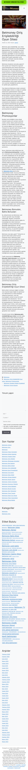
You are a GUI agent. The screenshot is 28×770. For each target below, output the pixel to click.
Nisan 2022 (5, 741)
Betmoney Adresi (6, 445)
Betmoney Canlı (5, 543)
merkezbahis (10, 768)
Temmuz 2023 (6, 707)
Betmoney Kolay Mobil (8, 475)
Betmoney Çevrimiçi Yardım (19, 620)
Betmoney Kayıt (7, 579)
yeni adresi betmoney (7, 640)
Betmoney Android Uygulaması (17, 532)
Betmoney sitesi (16, 601)
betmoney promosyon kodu (12, 599)
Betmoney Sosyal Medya (15, 603)
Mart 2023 (5, 716)
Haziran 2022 (5, 737)
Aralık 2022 (5, 723)
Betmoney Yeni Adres (9, 617)
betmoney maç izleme (7, 584)
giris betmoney (5, 631)
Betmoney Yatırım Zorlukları (9, 482)
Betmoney (6, 377)
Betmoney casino (21, 550)
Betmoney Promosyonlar (12, 381)
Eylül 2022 (5, 730)
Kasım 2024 (5, 670)
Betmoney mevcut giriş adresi (19, 584)
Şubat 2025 (5, 663)
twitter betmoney (16, 638)
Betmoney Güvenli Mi (21, 573)
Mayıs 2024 (5, 684)
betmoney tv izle (19, 611)
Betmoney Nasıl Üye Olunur (17, 589)
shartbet (24, 764)
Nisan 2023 (5, 714)
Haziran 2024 (5, 682)
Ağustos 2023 (6, 705)
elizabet (10, 766)
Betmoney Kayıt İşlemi (18, 578)
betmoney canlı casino (17, 548)
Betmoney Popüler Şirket (8, 456)
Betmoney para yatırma (18, 593)
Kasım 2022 (5, 725)
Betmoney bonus (8, 540)
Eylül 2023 (5, 702)
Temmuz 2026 (6, 654)
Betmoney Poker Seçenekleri (10, 498)
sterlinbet (22, 766)
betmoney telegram (8, 607)
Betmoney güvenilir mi (9, 573)
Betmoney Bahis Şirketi (8, 465)
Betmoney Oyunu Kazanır (11, 385)
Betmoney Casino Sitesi (11, 554)
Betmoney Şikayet (8, 625)
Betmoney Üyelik (9, 623)
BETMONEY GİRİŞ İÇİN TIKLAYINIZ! (14, 2)
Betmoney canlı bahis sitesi (6, 548)
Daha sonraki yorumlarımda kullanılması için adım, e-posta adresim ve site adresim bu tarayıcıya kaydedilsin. (14, 426)
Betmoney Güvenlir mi (9, 575)
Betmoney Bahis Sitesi (10, 536)
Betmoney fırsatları (15, 556)
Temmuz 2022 (6, 735)
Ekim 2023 (5, 700)
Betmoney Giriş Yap (8, 565)
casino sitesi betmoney (18, 627)
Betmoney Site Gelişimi (8, 463)
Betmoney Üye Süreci (8, 472)
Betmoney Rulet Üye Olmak (9, 495)
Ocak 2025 (5, 666)
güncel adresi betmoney (10, 634)
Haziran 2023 (5, 709)
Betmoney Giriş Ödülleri (8, 459)
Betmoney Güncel (7, 567)
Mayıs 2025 (5, 661)
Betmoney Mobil (6, 586)
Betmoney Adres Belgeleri (9, 486)
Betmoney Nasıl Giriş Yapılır (7, 589)
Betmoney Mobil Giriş (16, 586)
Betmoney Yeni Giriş (21, 618)
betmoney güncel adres (19, 567)
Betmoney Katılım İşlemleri (9, 454)
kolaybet (6, 766)
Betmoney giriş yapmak (18, 565)
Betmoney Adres (14, 527)
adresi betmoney (7, 525)
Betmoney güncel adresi (8, 569)
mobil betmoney (7, 639)
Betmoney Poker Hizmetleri (9, 452)
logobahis (18, 764)
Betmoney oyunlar (14, 591)
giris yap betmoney (21, 631)
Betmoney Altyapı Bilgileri (6, 532)
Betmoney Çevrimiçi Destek (8, 620)
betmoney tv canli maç (9, 609)
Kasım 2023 (5, 698)
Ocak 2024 (5, 693)
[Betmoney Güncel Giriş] (10, 8)
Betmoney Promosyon (9, 597)
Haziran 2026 (5, 656)
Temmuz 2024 (6, 679)
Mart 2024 (5, 689)
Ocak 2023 (5, 721)
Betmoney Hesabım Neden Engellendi (14, 383)
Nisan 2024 (5, 686)
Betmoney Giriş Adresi (9, 563)
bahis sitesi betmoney (19, 525)
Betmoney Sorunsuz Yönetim (10, 484)
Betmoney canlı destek (9, 550)
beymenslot (16, 766)
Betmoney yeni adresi (8, 619)
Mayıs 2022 (5, 739)
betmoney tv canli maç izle (8, 611)
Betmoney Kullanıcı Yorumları (7, 582)
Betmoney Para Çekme (10, 595)
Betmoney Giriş (6, 447)
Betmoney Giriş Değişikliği (9, 468)
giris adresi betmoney (10, 630)
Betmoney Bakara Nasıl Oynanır (18, 538)
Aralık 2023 (5, 695)
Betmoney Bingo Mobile (8, 500)
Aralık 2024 (5, 668)
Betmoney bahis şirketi (7, 538)
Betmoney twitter (6, 613)
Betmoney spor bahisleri (10, 605)
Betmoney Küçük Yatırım (8, 479)
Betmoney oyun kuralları (6, 591)
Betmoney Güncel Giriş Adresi (20, 569)
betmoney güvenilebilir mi (7, 571)
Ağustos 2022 (6, 732)
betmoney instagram (17, 576)
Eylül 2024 (5, 675)
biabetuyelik (17, 768)
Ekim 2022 (5, 728)
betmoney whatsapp (7, 614)
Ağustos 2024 (6, 677)
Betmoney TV (19, 607)
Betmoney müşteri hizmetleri (7, 587)
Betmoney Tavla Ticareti (8, 493)
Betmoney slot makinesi (6, 603)
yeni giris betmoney (9, 643)
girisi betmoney (13, 631)
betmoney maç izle (18, 582)
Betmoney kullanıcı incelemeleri (17, 580)
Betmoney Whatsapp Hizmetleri (10, 461)
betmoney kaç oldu (7, 580)
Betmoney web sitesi (15, 613)
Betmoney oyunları (6, 593)
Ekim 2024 (5, 672)
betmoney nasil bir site (17, 587)
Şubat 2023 (5, 718)
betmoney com (7, 556)
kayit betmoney (9, 636)
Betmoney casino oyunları (8, 552)
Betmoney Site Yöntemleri (9, 491)
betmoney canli (19, 540)
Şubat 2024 (5, 691)
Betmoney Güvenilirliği (17, 571)
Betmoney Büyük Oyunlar (9, 488)
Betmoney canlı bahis (10, 546)
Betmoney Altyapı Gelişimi (9, 477)
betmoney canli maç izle (17, 542)
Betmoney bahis (6, 533)
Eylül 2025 (5, 659)
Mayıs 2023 (5, 712)
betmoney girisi (8, 559)
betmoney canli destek (7, 542)
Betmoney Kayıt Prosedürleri (10, 470)
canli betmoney (7, 627)
